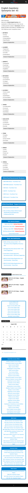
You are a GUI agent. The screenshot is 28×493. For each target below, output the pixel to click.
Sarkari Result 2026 (14, 233)
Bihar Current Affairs (14, 366)
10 (3, 334)
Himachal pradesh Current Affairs (14, 377)
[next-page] (4, 298)
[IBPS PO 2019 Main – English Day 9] (4, 286)
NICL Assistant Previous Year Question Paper (13, 459)
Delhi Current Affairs (13, 370)
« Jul (2, 344)
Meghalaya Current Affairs (14, 391)
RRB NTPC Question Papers (13, 474)
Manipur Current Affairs (13, 389)
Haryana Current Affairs (13, 375)
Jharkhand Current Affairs (14, 381)
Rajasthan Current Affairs (14, 400)
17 (3, 337)
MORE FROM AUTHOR (17, 274)
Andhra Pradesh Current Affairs (13, 361)
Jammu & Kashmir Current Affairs (14, 379)
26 (10, 339)
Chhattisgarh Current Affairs (13, 368)
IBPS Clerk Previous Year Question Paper (13, 427)
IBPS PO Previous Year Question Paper (14, 426)
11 (7, 334)
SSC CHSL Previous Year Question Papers (13, 476)
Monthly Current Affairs (13, 316)
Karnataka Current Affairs (14, 382)
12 (10, 334)
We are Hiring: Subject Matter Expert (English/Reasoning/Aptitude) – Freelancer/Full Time (13, 212)
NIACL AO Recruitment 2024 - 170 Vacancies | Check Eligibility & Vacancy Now (13, 243)
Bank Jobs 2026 (14, 224)
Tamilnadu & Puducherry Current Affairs (13, 404)
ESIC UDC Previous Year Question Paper (13, 462)
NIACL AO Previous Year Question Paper (13, 464)
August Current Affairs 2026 (13, 305)
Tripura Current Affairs (13, 407)
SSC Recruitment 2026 (13, 231)
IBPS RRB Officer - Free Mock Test (12, 181)
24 (3, 339)
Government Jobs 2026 (13, 226)
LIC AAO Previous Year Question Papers (13, 450)
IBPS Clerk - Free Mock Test (10, 194)
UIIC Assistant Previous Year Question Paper (13, 455)
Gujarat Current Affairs (13, 374)
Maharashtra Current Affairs (13, 386)
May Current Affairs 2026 (14, 311)
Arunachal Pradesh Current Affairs (14, 363)
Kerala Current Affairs (14, 384)
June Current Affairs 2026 (14, 309)
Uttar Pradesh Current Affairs (14, 409)
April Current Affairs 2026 (14, 312)
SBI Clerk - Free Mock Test (10, 187)
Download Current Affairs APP (11, 207)
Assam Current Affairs (13, 365)
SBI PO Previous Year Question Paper (13, 420)
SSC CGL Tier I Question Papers (13, 478)
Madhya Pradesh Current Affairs (13, 388)
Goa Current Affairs (13, 372)
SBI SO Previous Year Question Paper (13, 424)
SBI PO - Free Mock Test (10, 191)
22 (21, 337)
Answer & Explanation (8, 42)
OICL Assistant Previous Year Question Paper (13, 461)
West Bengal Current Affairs (13, 412)
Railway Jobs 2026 (13, 229)
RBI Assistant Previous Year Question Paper (13, 441)
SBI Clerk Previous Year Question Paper (13, 422)
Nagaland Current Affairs (14, 395)
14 (17, 334)
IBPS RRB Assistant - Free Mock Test (13, 184)
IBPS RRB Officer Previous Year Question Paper (14, 429)
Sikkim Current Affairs (13, 402)
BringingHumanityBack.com (10, 352)
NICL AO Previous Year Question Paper (14, 457)
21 (17, 337)
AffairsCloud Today (13, 304)
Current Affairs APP (13, 302)
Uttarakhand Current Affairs (13, 411)
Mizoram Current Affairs (13, 393)
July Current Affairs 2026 (13, 307)
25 (7, 339)
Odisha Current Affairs (13, 397)
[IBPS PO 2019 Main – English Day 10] (4, 279)
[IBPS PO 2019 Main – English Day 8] (4, 292)
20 (14, 337)
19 (10, 337)
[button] (2, 2)
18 (7, 337)
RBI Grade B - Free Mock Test (11, 197)
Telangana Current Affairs (14, 405)
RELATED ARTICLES (6, 274)
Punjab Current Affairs (13, 398)
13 (14, 334)
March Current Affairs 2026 (13, 314)
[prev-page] (2, 298)
